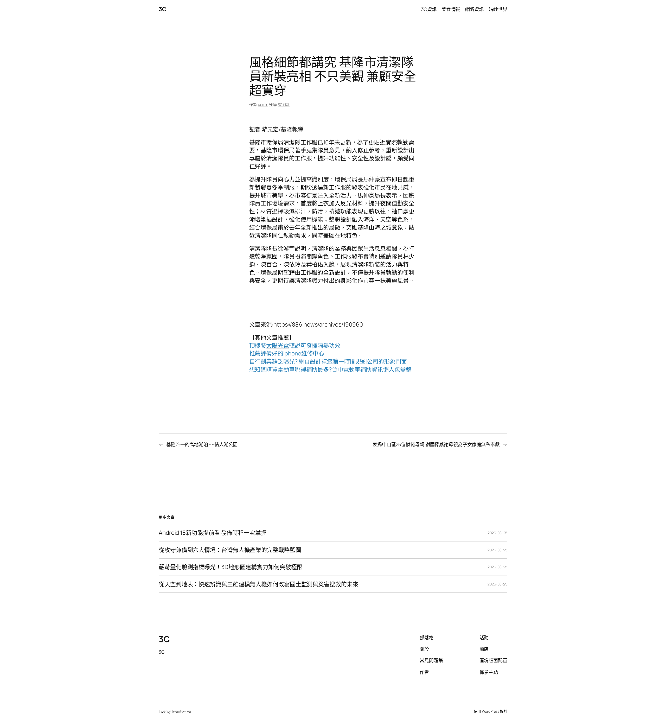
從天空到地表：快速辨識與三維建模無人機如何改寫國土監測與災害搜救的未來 (258, 584)
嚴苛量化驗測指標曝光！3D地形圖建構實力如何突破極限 (230, 567)
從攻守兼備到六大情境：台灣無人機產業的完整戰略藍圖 (230, 550)
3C (162, 9)
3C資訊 (284, 104)
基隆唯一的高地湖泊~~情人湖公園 (202, 444)
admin (263, 104)
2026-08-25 (497, 532)
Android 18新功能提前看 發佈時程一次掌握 (213, 533)
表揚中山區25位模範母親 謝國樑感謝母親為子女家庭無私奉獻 (436, 444)
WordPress (490, 711)
